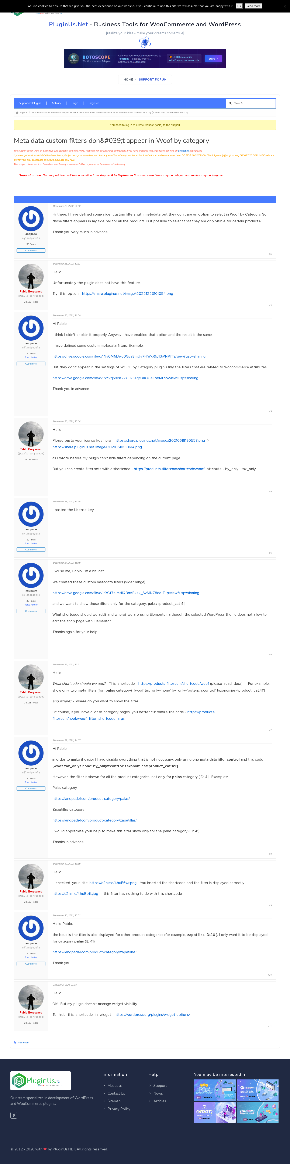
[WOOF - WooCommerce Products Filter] (258, 1112)
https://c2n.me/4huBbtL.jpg (75, 893)
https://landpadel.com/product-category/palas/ (91, 798)
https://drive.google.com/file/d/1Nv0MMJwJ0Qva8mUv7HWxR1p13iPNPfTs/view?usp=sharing (129, 356)
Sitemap (114, 1101)
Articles (159, 1101)
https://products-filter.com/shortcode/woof (170, 468)
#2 (270, 305)
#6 (270, 654)
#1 (270, 253)
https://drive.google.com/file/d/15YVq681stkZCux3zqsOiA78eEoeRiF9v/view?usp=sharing (125, 378)
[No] (285, 6)
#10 (270, 974)
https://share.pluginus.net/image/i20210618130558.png (159, 440)
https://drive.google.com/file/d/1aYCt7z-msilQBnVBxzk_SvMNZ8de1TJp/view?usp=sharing (125, 592)
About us (114, 1085)
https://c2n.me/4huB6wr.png (113, 882)
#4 (270, 491)
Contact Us (116, 1093)
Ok (239, 6)
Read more (253, 6)
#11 (270, 1026)
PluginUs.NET (64, 1149)
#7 (270, 730)
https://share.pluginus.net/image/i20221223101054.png (127, 293)
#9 (270, 905)
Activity (56, 103)
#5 (270, 552)
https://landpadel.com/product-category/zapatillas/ (94, 820)
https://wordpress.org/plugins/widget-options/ (152, 1014)
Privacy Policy (118, 1109)
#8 (270, 853)
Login (75, 103)
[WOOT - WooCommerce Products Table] (215, 1112)
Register (94, 103)
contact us (183, 150)
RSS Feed (23, 1042)
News (158, 1093)
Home (128, 80)
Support (160, 1085)
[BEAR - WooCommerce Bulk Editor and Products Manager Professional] (258, 1090)
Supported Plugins (30, 103)
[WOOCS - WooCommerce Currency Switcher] (215, 1090)
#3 (270, 411)
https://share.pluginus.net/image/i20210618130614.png (97, 447)
